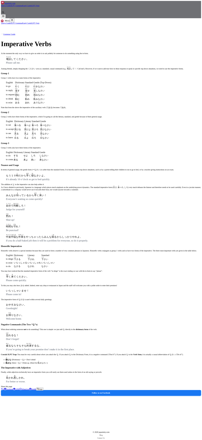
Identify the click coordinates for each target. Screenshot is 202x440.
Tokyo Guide (6, 6)
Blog (101, 435)
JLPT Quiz (35, 6)
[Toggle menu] (3, 16)
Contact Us (101, 438)
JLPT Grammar (16, 6)
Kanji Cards (26, 6)
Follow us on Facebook (101, 393)
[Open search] (3, 12)
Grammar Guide (9, 34)
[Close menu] (12, 20)
